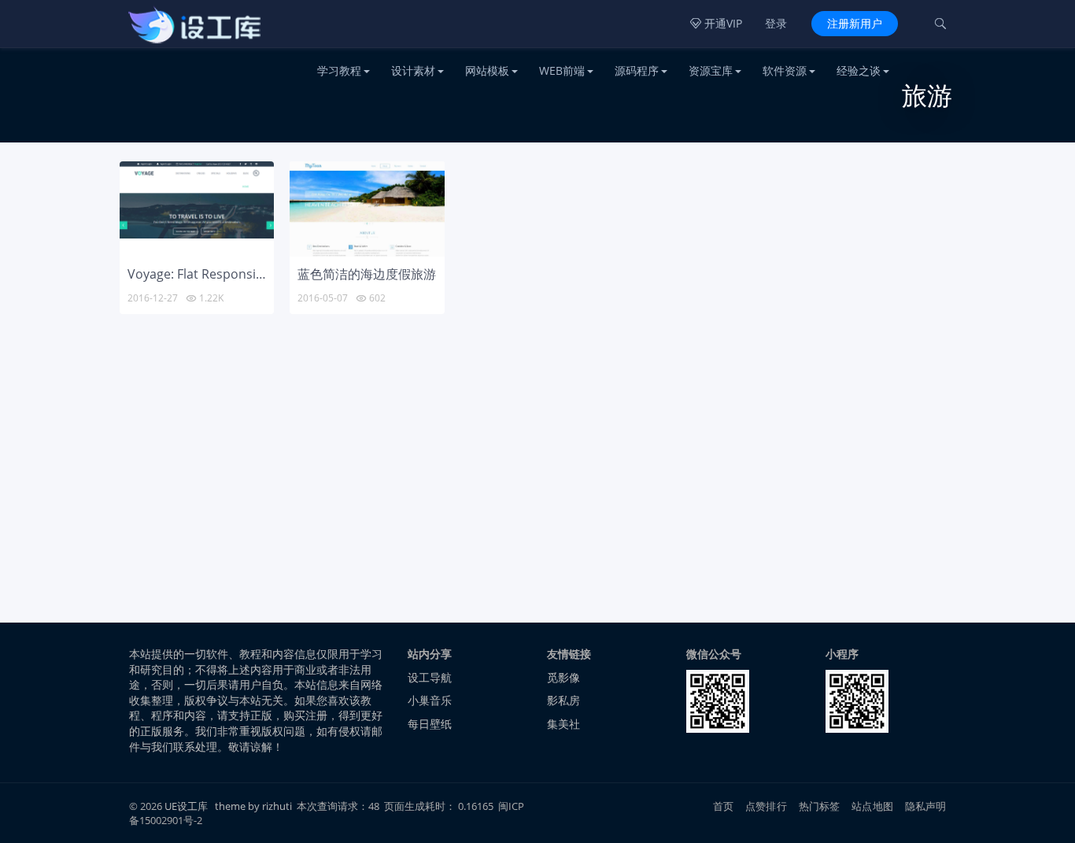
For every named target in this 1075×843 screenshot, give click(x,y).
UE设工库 (186, 806)
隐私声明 (926, 806)
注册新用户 (854, 23)
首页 (723, 806)
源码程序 (637, 70)
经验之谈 (859, 70)
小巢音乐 (430, 700)
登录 (776, 23)
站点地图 (872, 806)
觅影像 (563, 677)
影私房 (563, 700)
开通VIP (716, 23)
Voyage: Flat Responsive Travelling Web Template (271, 274)
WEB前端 (562, 70)
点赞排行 (766, 806)
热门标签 (819, 806)
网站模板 (487, 70)
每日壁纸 (430, 723)
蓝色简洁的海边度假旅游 (366, 274)
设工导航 (430, 677)
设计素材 (413, 70)
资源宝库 (711, 70)
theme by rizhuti (254, 806)
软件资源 (785, 70)
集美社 (563, 723)
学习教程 (339, 70)
